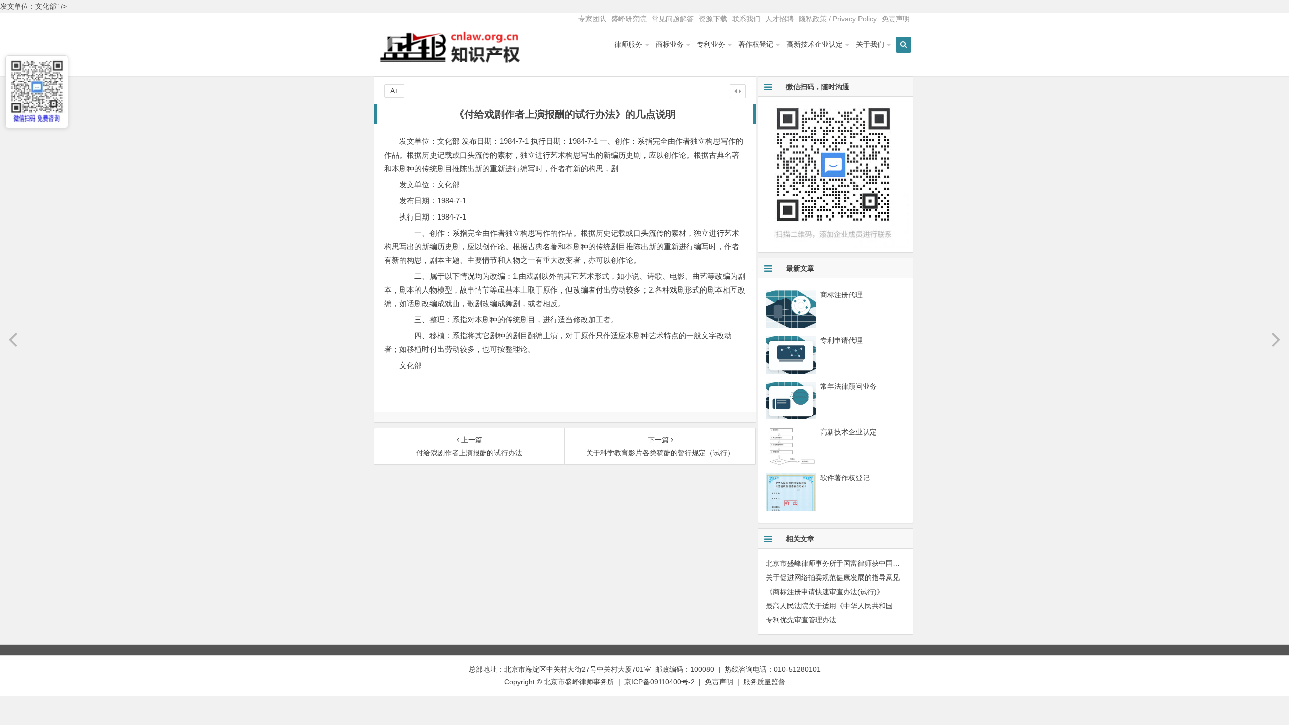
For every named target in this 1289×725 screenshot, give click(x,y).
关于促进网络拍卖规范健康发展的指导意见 (833, 577)
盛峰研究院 (629, 19)
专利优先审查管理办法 (801, 620)
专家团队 (592, 19)
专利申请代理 (841, 340)
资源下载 (713, 19)
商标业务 (670, 44)
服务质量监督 (764, 682)
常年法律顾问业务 (848, 386)
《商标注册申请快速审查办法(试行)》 (825, 592)
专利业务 (711, 44)
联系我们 (746, 19)
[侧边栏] (738, 91)
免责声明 (896, 19)
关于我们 (870, 44)
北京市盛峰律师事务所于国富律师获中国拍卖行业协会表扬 (857, 563)
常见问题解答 (673, 19)
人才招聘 (779, 19)
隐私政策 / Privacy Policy (838, 19)
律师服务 (628, 44)
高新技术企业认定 (814, 44)
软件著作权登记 (845, 478)
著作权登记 (755, 44)
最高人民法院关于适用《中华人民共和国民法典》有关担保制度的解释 (875, 606)
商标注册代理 (841, 295)
